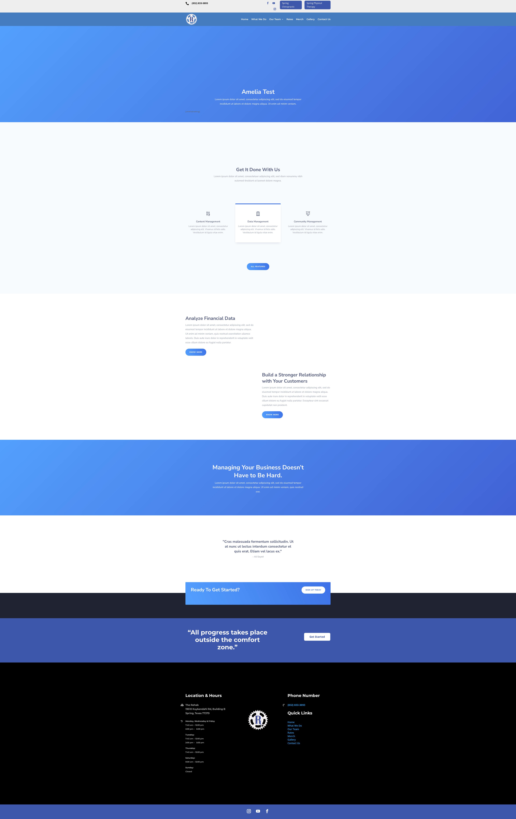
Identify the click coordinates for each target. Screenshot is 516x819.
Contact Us (324, 19)
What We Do (258, 19)
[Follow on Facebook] (267, 3)
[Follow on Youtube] (273, 3)
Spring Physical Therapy (314, 5)
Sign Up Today (313, 590)
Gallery (311, 19)
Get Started (317, 637)
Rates (289, 19)
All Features (258, 266)
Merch (300, 19)
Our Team (275, 19)
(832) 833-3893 (200, 3)
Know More (195, 352)
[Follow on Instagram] (274, 9)
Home (244, 19)
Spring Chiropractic (288, 5)
